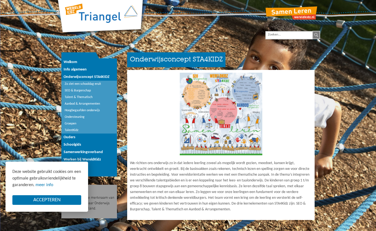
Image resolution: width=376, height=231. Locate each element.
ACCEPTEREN (47, 200)
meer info (44, 185)
